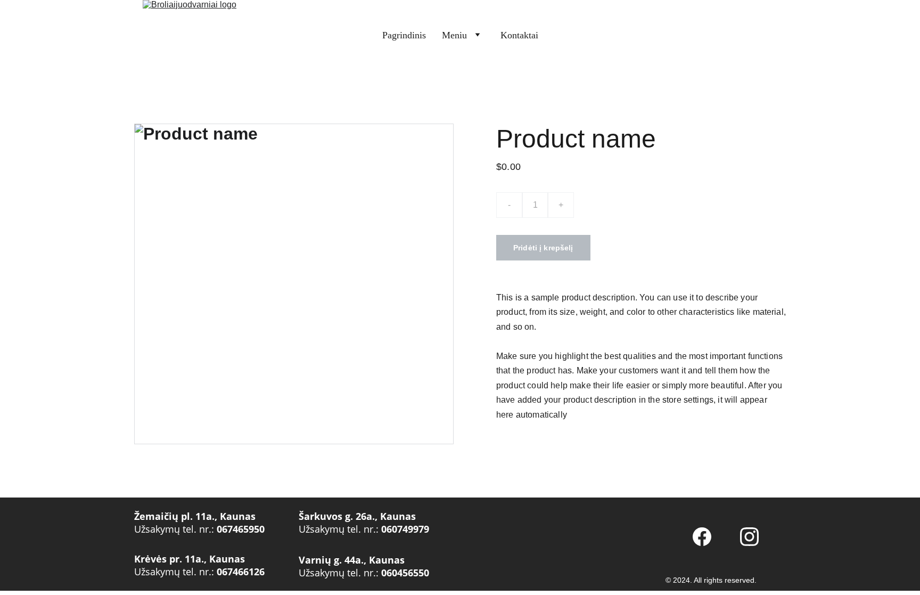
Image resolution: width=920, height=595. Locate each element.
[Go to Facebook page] (702, 536)
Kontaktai (519, 35)
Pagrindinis (404, 35)
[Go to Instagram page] (749, 536)
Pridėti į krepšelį (543, 247)
